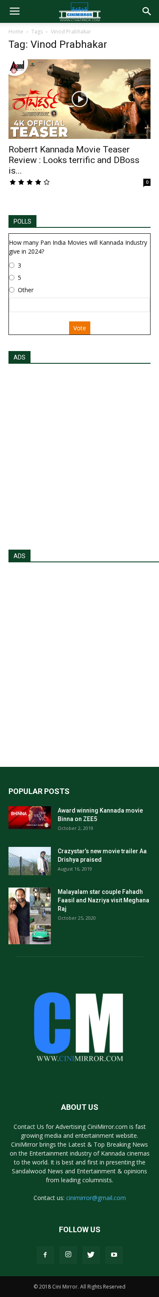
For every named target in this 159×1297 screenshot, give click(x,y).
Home (15, 31)
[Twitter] (91, 1255)
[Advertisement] (79, 454)
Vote (79, 328)
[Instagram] (68, 1255)
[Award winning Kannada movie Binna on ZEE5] (29, 817)
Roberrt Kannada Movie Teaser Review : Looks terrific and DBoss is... (73, 160)
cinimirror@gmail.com (96, 1198)
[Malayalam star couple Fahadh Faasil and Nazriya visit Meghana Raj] (29, 916)
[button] (147, 11)
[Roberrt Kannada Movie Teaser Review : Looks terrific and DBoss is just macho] (79, 99)
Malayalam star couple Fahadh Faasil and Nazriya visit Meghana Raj (103, 900)
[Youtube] (114, 1255)
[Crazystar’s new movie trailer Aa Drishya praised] (29, 861)
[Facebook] (45, 1255)
